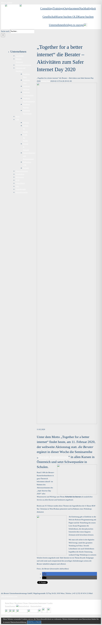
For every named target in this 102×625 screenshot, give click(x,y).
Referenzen (20, 177)
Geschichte (20, 56)
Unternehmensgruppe (23, 65)
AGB (17, 180)
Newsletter (18, 603)
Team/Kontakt (21, 189)
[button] (44, 574)
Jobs (17, 186)
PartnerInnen (20, 183)
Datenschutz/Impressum (37, 603)
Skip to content (6, 2)
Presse (25, 603)
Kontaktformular (22, 192)
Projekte (26, 123)
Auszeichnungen (22, 171)
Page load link (6, 616)
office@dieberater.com (9, 596)
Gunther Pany (45, 81)
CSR (17, 119)
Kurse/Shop (9, 603)
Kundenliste (20, 174)
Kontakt (26, 168)
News (18, 116)
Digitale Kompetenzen (53, 457)
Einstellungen (34, 622)
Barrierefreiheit (35, 606)
